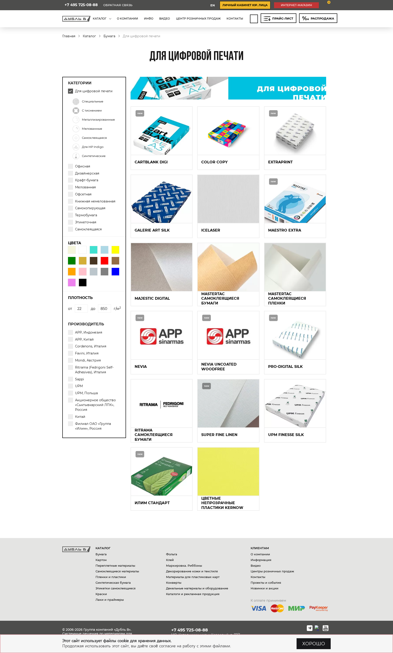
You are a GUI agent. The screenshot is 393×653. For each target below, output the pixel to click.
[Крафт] (115, 261)
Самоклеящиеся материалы (117, 571)
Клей (170, 560)
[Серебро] (93, 272)
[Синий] (115, 272)
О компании (260, 554)
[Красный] (104, 261)
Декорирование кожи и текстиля (192, 571)
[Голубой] (104, 250)
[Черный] (82, 283)
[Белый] (82, 250)
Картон (101, 560)
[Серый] (104, 272)
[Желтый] (115, 250)
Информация (261, 560)
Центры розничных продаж (272, 571)
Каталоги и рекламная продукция (192, 594)
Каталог (89, 36)
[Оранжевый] (71, 272)
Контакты (258, 577)
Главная (68, 36)
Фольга (171, 554)
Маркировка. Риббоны (184, 565)
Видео (256, 565)
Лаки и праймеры (110, 599)
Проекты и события (266, 582)
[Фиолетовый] (71, 283)
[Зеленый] (71, 261)
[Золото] (82, 261)
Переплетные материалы (115, 565)
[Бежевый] (71, 250)
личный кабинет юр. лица (245, 5)
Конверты (173, 582)
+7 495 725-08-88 (81, 5)
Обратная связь (117, 5)
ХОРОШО (313, 643)
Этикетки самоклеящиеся (116, 588)
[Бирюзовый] (93, 250)
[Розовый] (82, 272)
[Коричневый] (93, 261)
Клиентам (260, 548)
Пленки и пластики (111, 577)
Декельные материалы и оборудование (197, 588)
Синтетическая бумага (113, 582)
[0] (325, 5)
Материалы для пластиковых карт (192, 577)
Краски (101, 594)
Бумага (109, 36)
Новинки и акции (264, 588)
